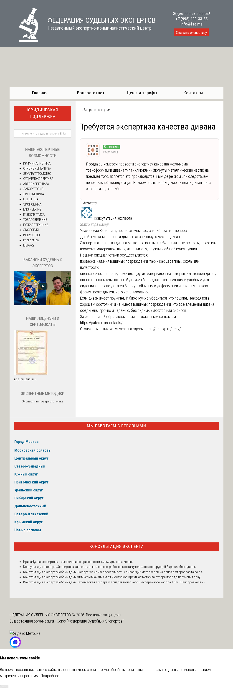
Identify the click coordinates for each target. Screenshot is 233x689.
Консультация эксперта (116, 546)
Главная (40, 92)
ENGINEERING (32, 209)
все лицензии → (26, 379)
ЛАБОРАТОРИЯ (33, 189)
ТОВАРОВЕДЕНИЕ (35, 220)
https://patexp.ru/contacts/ (101, 322)
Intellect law (31, 240)
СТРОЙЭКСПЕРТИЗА (37, 168)
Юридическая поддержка (42, 113)
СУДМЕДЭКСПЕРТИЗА (38, 179)
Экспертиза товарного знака (42, 401)
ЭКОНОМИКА (32, 204)
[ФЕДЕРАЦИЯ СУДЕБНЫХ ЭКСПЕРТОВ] (24, 40)
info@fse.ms (191, 24)
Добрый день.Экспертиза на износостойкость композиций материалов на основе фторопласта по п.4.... (131, 572)
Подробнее (49, 675)
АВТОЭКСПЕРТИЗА (36, 184)
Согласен (4, 687)
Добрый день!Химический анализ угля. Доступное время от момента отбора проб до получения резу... (129, 577)
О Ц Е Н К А (30, 199)
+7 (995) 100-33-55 (191, 18)
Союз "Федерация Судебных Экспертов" (90, 621)
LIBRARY (28, 245)
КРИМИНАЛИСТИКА (37, 163)
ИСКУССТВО (31, 235)
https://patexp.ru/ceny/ (162, 328)
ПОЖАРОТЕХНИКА (35, 225)
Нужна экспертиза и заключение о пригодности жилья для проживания (82, 562)
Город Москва (26, 441)
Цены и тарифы (142, 92)
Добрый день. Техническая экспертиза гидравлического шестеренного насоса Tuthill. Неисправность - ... (132, 582)
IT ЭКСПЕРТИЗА (34, 215)
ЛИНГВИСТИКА (33, 194)
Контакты (193, 92)
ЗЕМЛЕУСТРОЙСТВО (37, 174)
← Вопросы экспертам (95, 110)
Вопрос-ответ (91, 92)
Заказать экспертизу (191, 33)
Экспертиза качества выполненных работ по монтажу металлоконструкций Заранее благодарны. (127, 567)
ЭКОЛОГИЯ (31, 230)
